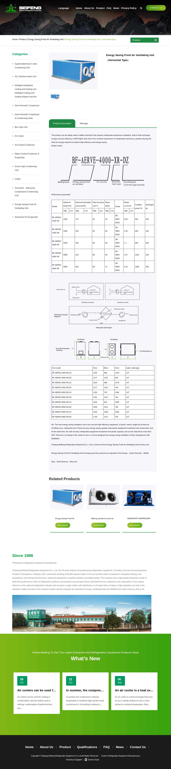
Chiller (18, 179)
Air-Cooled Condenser (25, 145)
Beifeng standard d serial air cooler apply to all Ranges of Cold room (102, 518)
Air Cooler (19, 136)
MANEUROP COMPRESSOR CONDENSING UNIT (138, 518)
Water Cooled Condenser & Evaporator (27, 156)
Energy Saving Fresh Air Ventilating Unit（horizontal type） (65, 518)
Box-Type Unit (21, 127)
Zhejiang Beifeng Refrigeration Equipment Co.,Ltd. (61, 756)
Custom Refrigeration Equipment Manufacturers (120, 756)
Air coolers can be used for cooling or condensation (54, 690)
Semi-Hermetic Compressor (27, 105)
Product (100, 8)
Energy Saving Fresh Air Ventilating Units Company (71, 453)
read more (62, 525)
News (116, 8)
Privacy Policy (128, 8)
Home (79, 8)
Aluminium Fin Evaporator (26, 217)
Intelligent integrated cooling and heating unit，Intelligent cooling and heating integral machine (26, 91)
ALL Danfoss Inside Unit (25, 76)
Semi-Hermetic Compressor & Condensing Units (27, 116)
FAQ (109, 8)
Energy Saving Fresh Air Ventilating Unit (45, 39)
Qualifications (87, 747)
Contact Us (155, 8)
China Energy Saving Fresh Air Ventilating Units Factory (123, 445)
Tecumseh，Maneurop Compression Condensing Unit (26, 192)
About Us (89, 8)
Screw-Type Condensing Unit (26, 168)
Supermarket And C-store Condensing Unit (26, 66)
